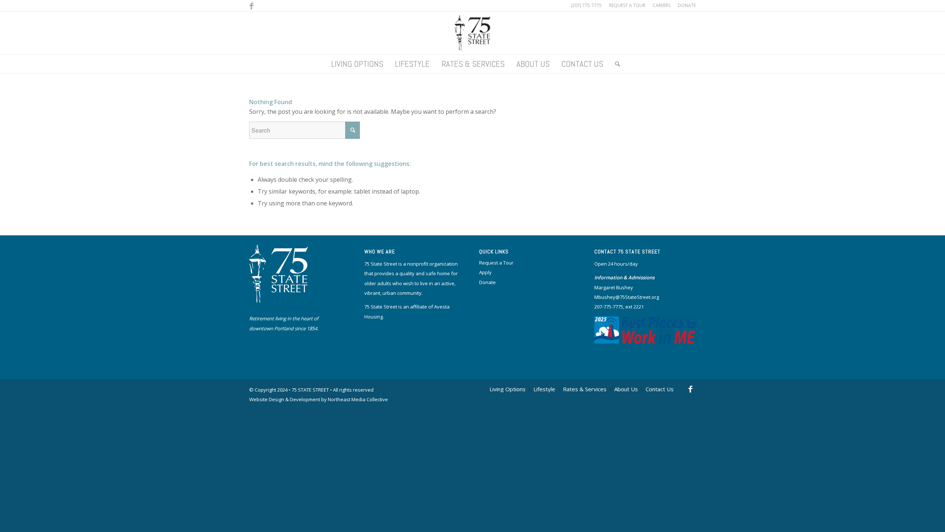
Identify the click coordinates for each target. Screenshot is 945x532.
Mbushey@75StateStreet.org (626, 297)
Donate (487, 282)
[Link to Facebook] (251, 5)
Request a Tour (496, 262)
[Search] (614, 64)
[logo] (473, 32)
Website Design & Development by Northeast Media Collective (318, 399)
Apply (485, 272)
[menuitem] (627, 5)
